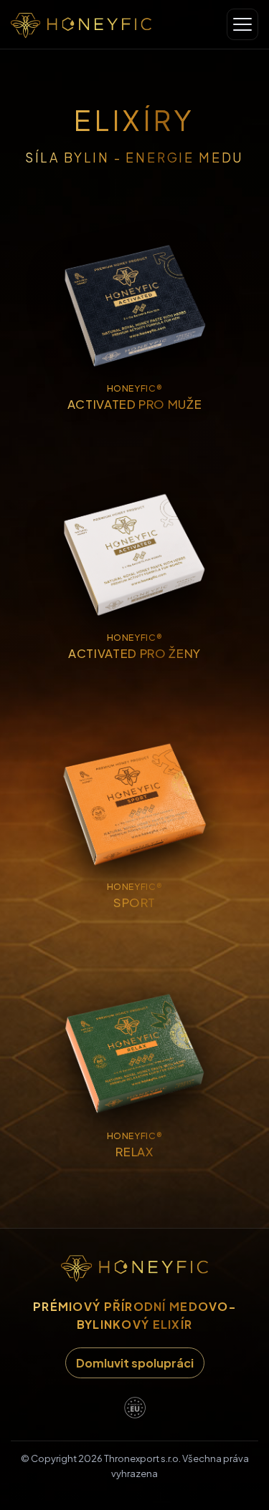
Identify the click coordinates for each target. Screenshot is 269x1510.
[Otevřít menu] (242, 24)
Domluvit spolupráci (135, 1362)
